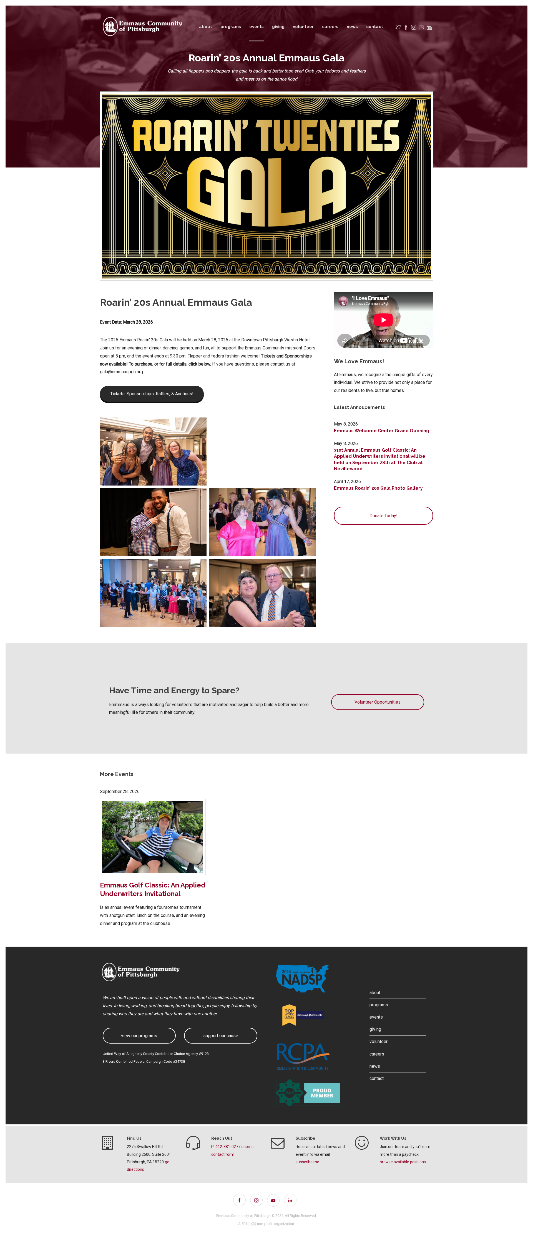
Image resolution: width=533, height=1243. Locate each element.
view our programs (139, 1035)
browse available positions (403, 1162)
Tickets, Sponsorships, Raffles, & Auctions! (151, 393)
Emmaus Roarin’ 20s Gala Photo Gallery (378, 488)
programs (230, 26)
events (256, 26)
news (352, 26)
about (205, 26)
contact (374, 26)
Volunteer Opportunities (378, 702)
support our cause (220, 1035)
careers (330, 26)
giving (278, 26)
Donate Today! (383, 515)
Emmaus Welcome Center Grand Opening (381, 430)
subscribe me (307, 1162)
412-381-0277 (227, 1146)
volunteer (303, 26)
